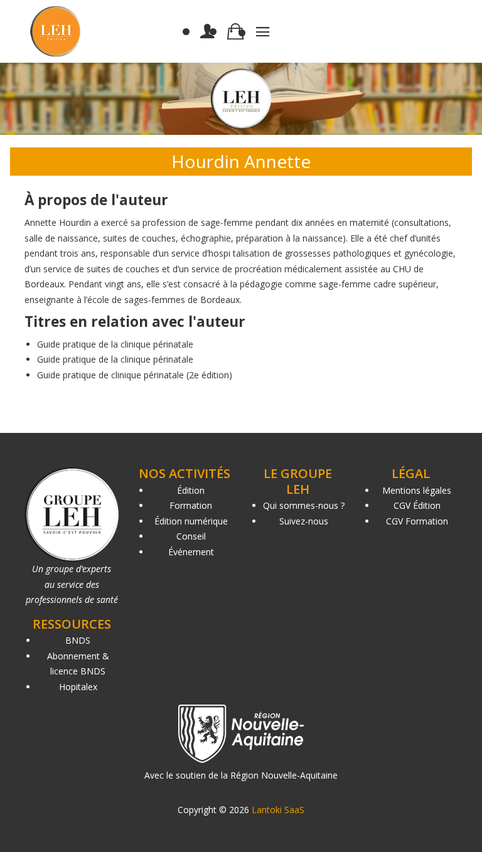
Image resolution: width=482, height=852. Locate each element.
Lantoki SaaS (278, 810)
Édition (191, 490)
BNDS (77, 640)
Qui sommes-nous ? (304, 505)
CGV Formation (417, 521)
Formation (190, 505)
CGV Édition (417, 505)
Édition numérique (191, 521)
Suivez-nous (303, 521)
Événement (191, 552)
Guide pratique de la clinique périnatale (115, 344)
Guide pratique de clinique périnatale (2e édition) (134, 375)
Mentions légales (416, 490)
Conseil (191, 536)
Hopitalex (78, 687)
